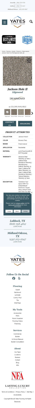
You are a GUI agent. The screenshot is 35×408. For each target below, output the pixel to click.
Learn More (17, 226)
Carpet (13, 51)
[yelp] (19, 278)
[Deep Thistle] (14, 112)
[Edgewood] (7, 112)
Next (32, 112)
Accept (9, 211)
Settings (25, 211)
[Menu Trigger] (4, 22)
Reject (17, 211)
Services (17, 330)
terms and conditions (14, 205)
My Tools (17, 309)
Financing (25, 123)
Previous (2, 112)
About (17, 348)
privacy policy (20, 203)
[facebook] (14, 278)
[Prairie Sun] (27, 112)
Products (18, 51)
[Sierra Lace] (21, 112)
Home (3, 51)
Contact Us (9, 123)
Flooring (8, 51)
